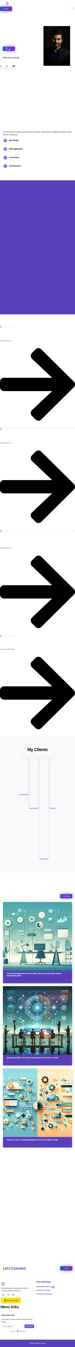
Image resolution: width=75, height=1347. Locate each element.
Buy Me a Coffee (12, 1300)
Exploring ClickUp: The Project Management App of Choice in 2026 (32, 1058)
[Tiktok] (3, 1295)
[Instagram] (8, 1295)
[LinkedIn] (13, 1295)
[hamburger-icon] (73, 8)
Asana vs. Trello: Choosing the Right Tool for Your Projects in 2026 (32, 1140)
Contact (66, 1268)
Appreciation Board (43, 1286)
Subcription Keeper (43, 1290)
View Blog (66, 896)
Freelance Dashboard (44, 1294)
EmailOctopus (22, 1331)
